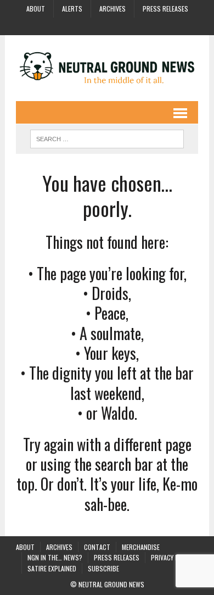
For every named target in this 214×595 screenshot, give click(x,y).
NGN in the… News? (54, 557)
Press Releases (165, 8)
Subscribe (103, 568)
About (35, 8)
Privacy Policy (172, 557)
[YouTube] (117, 25)
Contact (97, 547)
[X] (136, 25)
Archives (112, 8)
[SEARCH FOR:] (107, 137)
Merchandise (141, 547)
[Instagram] (97, 25)
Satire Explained (51, 568)
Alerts (72, 8)
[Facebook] (77, 25)
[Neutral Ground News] (107, 68)
